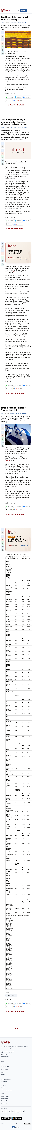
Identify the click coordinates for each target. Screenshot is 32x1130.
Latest (2, 1064)
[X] (9, 1111)
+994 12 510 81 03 (5, 1054)
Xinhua (7, 460)
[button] (2, 32)
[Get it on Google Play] (16, 1118)
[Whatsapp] (2, 1111)
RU (18, 1127)
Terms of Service (5, 1096)
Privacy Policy (4, 1098)
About (2, 1072)
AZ (16, 1127)
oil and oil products (11, 995)
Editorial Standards (5, 1079)
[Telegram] (16, 1111)
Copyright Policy (5, 1100)
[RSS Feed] (23, 1111)
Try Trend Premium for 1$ (15, 105)
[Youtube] (12, 1111)
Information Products (6, 1090)
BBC (14, 272)
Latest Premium (5, 1066)
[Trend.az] (5, 10)
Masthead (3, 1074)
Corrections (4, 1081)
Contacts (3, 1077)
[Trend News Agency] (5, 1042)
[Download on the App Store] (6, 1118)
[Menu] (29, 10)
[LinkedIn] (19, 1111)
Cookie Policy (4, 1103)
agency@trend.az (5, 1056)
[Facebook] (6, 1111)
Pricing (3, 1087)
